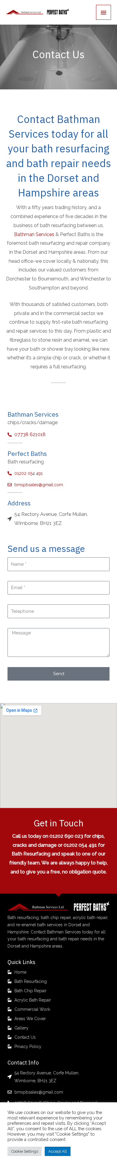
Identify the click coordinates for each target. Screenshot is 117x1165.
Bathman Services (34, 234)
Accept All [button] (57, 1151)
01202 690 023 (66, 836)
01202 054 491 (80, 845)
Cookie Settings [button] (24, 1151)
